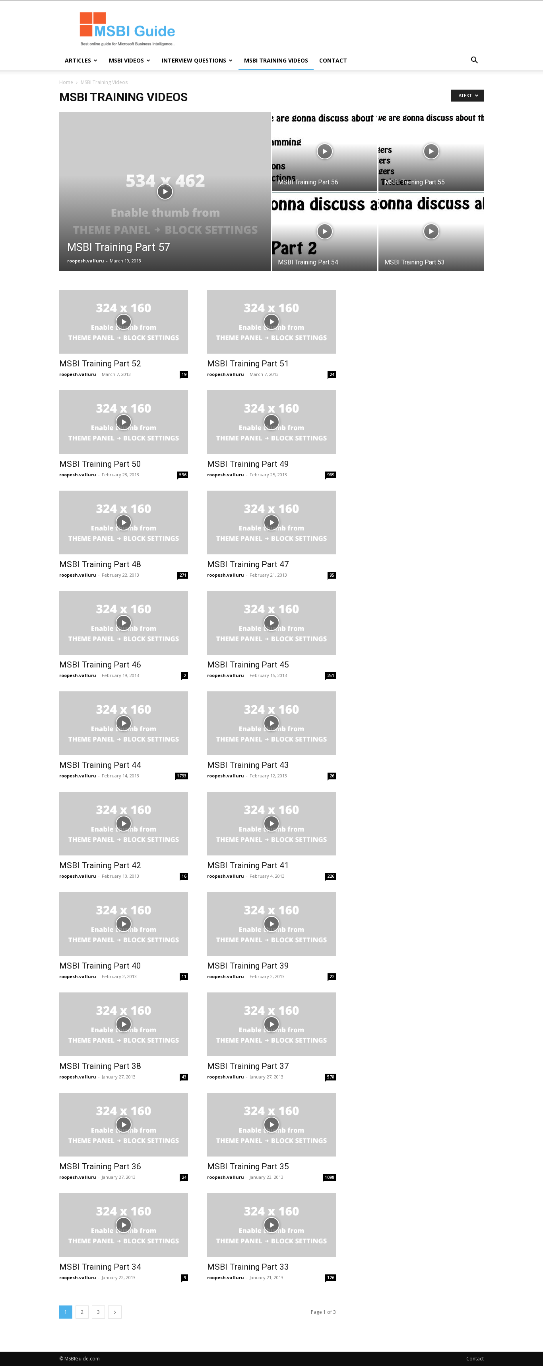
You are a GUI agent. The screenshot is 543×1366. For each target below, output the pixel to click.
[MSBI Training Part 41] (271, 823)
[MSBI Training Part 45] (271, 623)
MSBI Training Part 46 (100, 664)
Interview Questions (194, 60)
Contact (333, 60)
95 (332, 575)
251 (330, 675)
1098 (329, 1177)
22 (332, 976)
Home (66, 82)
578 (330, 1077)
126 (330, 1277)
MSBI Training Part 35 (248, 1166)
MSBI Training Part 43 (248, 765)
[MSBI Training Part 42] (123, 823)
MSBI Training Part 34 (100, 1267)
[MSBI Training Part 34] (123, 1225)
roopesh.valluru (85, 261)
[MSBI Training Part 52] (123, 322)
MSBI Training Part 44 (100, 765)
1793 (181, 776)
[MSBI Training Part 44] (123, 723)
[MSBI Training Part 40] (123, 924)
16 (184, 876)
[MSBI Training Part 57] (165, 204)
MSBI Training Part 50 (100, 464)
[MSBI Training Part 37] (271, 1024)
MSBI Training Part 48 (100, 564)
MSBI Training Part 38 (100, 1066)
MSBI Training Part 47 (248, 564)
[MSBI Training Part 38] (123, 1024)
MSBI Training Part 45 (248, 664)
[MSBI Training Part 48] (123, 522)
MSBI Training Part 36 (100, 1166)
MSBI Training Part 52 (100, 363)
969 (330, 475)
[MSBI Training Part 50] (123, 422)
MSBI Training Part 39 (248, 966)
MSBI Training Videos (276, 60)
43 (184, 1077)
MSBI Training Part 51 (248, 363)
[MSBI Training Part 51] (271, 322)
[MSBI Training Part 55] (431, 151)
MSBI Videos (126, 60)
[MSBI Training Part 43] (271, 723)
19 (184, 374)
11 (184, 976)
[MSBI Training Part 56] (324, 151)
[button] (474, 61)
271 (182, 575)
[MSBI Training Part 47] (271, 522)
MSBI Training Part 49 (248, 464)
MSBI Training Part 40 (100, 966)
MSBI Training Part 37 (248, 1066)
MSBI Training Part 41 (248, 865)
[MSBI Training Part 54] (324, 231)
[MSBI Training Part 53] (431, 231)
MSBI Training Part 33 (248, 1267)
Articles (78, 60)
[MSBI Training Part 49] (271, 422)
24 (332, 374)
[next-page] (115, 1312)
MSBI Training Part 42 (100, 865)
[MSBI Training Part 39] (271, 924)
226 (330, 876)
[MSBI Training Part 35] (271, 1125)
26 (332, 776)
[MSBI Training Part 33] (271, 1225)
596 (182, 475)
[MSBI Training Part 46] (123, 623)
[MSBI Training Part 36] (123, 1125)
